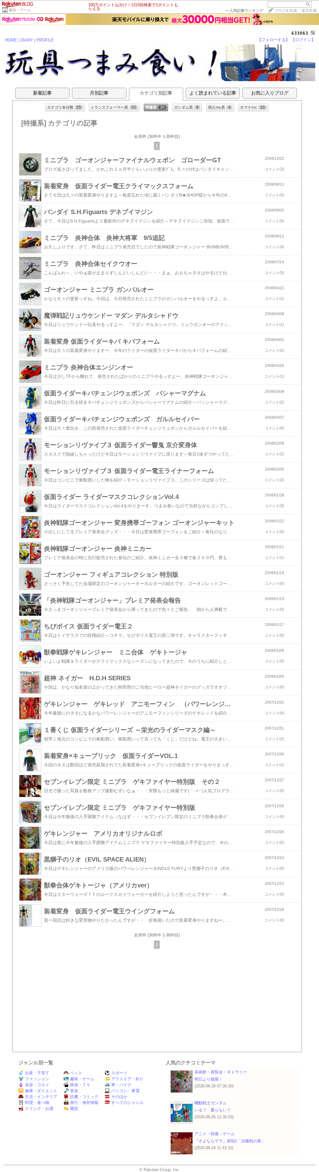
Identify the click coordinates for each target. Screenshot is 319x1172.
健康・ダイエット (41, 1090)
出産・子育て (37, 1073)
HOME (11, 40)
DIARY (27, 40)
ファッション (37, 1079)
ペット (76, 1073)
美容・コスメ (37, 1084)
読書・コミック (84, 1096)
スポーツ (119, 1073)
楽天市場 (309, 10)
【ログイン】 (303, 39)
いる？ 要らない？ (212, 1110)
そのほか (119, 1096)
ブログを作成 (285, 10)
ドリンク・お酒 (39, 1108)
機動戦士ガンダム (210, 1103)
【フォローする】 (273, 39)
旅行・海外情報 (84, 1102)
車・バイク (121, 1084)
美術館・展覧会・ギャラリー (220, 1072)
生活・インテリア (41, 1096)
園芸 (74, 1108)
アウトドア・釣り (127, 1079)
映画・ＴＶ (80, 1084)
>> (244, 10)
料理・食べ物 (37, 1102)
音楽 (74, 1090)
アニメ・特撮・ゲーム (214, 1133)
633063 (300, 33)
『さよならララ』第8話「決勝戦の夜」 (229, 1141)
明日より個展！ (208, 1079)
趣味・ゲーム (20, 10)
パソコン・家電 (125, 1090)
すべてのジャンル (127, 1102)
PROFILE (45, 40)
